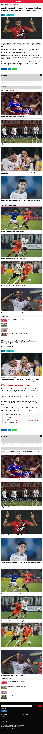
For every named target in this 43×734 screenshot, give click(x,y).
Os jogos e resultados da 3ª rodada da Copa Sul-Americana (15, 144)
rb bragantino (3, 451)
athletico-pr (3, 90)
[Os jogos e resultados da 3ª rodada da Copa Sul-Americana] (21, 131)
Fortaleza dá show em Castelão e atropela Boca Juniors (14, 116)
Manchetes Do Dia (15, 4)
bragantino (7, 451)
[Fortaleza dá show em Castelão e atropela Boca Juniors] (21, 103)
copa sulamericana (19, 451)
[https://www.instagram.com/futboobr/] (6, 711)
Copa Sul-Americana (36, 381)
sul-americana (18, 90)
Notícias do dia (4, 720)
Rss (18, 728)
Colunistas (3, 716)
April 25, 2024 (16, 422)
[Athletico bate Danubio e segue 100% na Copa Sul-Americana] (21, 521)
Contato (8, 728)
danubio (13, 90)
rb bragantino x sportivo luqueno (35, 451)
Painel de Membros (4, 721)
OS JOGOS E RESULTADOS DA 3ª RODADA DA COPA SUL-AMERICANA (15, 385)
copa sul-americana (9, 90)
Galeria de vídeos (25, 714)
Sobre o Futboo (3, 728)
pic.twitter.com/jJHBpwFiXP (27, 420)
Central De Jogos (8, 4)
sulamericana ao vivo (26, 451)
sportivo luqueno (3, 453)
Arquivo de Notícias (25, 720)
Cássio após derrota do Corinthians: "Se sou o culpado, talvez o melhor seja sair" (21, 200)
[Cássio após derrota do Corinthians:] (21, 187)
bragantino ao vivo (13, 451)
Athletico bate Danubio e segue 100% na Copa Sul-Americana (16, 535)
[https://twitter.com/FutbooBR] (4, 711)
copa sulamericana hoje (10, 453)
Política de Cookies (14, 728)
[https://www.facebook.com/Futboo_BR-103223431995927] (2, 711)
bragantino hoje (17, 453)
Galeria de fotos (4, 714)
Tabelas (3, 4)
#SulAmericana (17, 420)
